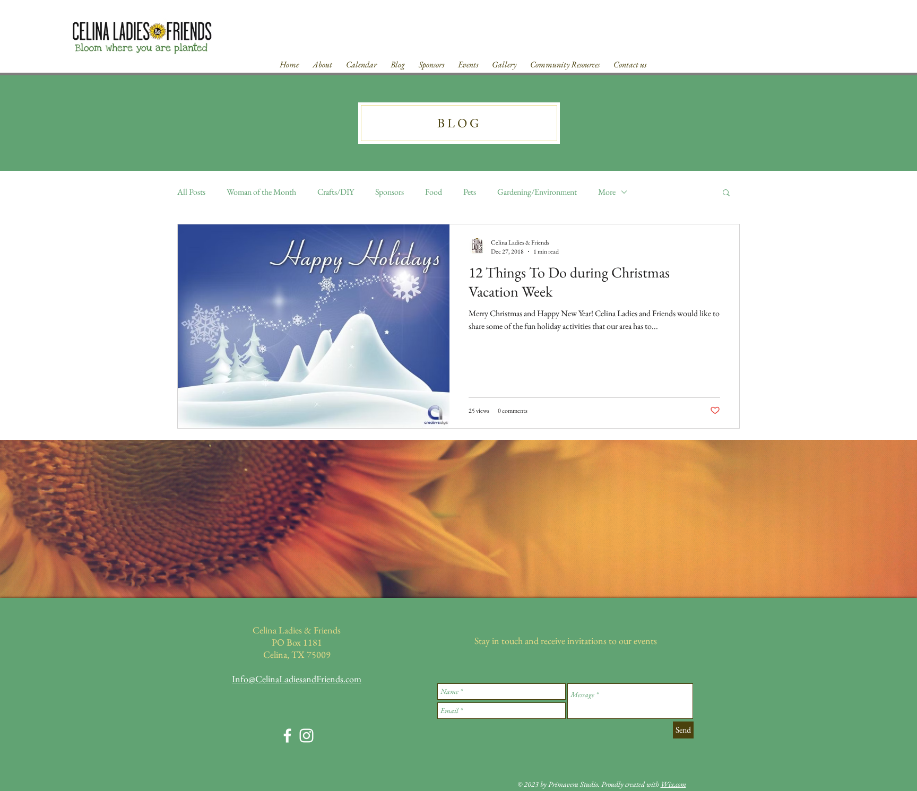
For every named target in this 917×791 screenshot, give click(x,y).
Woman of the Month (261, 191)
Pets (469, 191)
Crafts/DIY (335, 191)
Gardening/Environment (537, 191)
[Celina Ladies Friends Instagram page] (306, 735)
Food (433, 191)
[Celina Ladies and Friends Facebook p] (287, 735)
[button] (726, 193)
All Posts (191, 191)
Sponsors (389, 191)
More (607, 191)
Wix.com (673, 784)
